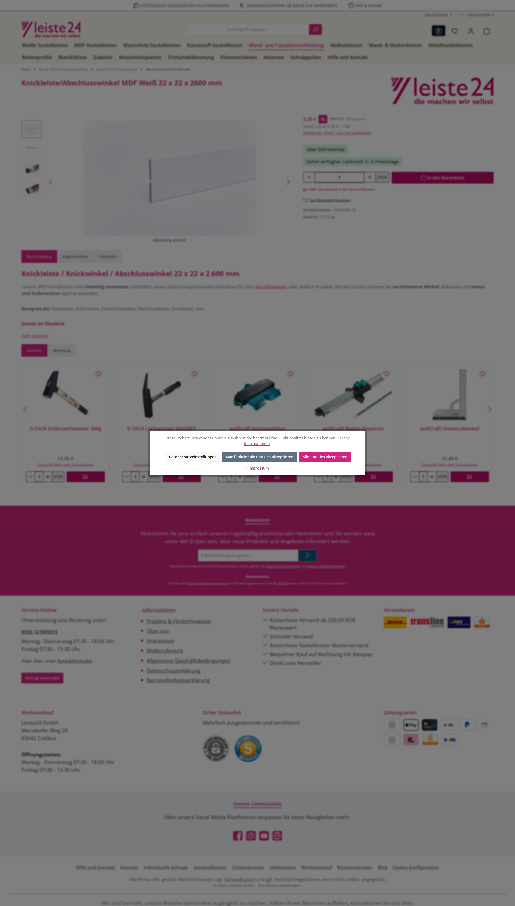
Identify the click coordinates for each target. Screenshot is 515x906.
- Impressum (257, 468)
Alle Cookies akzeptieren (325, 456)
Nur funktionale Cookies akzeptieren (259, 456)
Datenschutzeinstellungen (193, 456)
